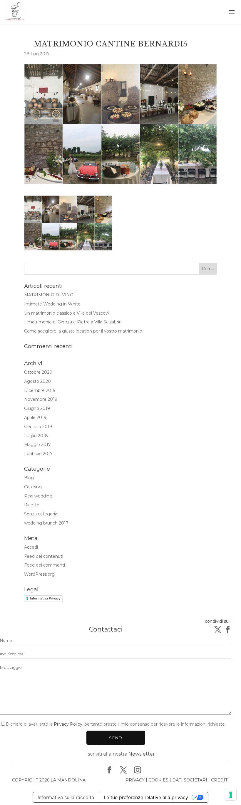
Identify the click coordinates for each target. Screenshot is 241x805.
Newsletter (141, 754)
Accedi (31, 547)
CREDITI (220, 780)
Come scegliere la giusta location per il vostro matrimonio (83, 331)
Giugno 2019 (37, 408)
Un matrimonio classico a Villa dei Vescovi (66, 313)
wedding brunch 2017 (46, 523)
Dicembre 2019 (40, 390)
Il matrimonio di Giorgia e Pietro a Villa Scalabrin (73, 322)
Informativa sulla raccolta (66, 797)
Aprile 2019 (35, 417)
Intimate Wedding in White (52, 304)
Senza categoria (40, 514)
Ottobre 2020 (38, 372)
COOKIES (158, 780)
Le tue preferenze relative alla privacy (146, 797)
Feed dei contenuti (43, 556)
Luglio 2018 (36, 435)
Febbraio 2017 (38, 453)
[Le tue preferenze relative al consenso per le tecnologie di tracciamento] (230, 794)
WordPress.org (39, 574)
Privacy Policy (68, 724)
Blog (29, 477)
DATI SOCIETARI (189, 780)
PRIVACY (135, 780)
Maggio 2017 (37, 444)
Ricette (31, 504)
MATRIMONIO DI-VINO (48, 295)
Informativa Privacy (45, 598)
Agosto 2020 (37, 381)
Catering (33, 487)
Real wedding (38, 496)
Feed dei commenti (44, 565)
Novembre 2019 (40, 399)
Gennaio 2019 (38, 426)
